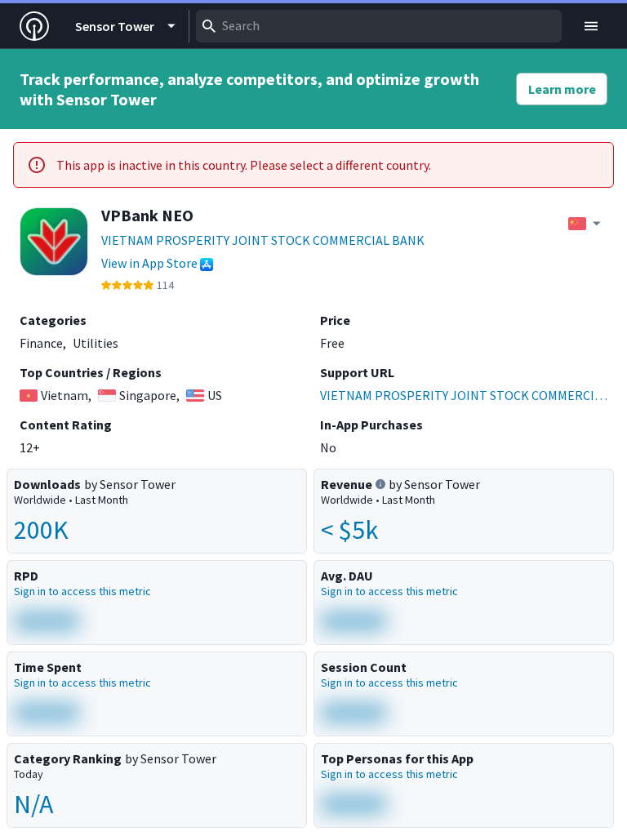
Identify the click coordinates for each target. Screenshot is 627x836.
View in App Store (149, 263)
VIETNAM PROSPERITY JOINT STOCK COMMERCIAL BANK (263, 240)
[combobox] (379, 26)
